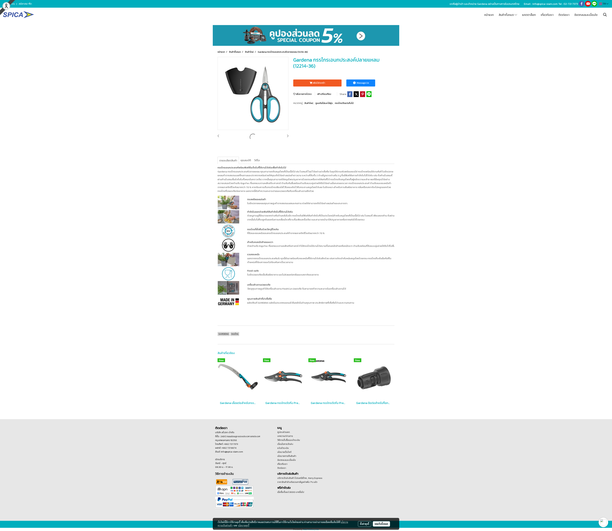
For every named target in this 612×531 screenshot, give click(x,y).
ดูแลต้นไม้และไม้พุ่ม (324, 103)
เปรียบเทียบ (325, 94)
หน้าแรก (489, 15)
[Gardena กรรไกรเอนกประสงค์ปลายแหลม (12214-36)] (253, 93)
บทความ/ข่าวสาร (285, 436)
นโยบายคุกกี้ (243, 525)
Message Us (362, 83)
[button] (604, 15)
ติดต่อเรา (563, 15)
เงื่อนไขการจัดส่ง (285, 444)
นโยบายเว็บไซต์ (284, 452)
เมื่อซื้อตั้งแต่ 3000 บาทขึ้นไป (290, 492)
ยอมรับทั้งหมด (381, 523)
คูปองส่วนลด (283, 432)
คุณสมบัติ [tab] (245, 160)
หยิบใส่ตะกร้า (318, 83)
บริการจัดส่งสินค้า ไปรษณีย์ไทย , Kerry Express (299, 478)
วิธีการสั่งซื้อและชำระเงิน (288, 440)
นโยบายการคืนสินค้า (286, 456)
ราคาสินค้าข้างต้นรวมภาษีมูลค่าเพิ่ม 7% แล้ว (297, 482)
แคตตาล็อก (529, 15)
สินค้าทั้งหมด (507, 15)
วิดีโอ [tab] (257, 160)
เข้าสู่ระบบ (9, 3)
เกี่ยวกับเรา (547, 15)
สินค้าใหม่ (308, 103)
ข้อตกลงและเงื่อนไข (585, 15)
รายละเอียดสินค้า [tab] (228, 160)
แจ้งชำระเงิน (283, 448)
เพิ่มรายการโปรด (303, 94)
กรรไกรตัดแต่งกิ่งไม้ (344, 103)
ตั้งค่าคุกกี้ (364, 523)
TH (604, 4)
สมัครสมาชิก (25, 3)
